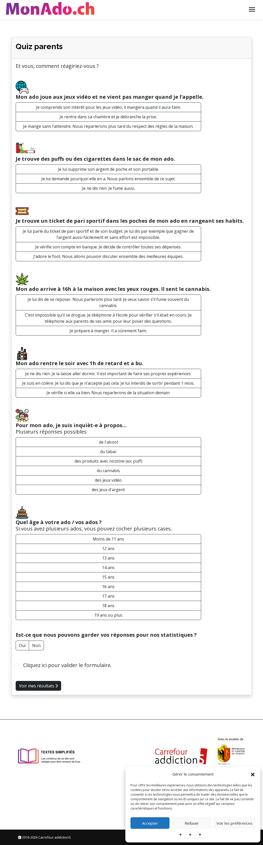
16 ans (108, 586)
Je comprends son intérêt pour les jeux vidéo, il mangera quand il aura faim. (108, 107)
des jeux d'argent (108, 489)
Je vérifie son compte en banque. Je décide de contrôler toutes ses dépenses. (108, 247)
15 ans (108, 577)
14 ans (108, 567)
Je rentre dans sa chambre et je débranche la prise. (108, 117)
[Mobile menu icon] (252, 9)
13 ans (108, 558)
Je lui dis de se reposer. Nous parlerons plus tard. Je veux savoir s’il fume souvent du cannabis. (108, 302)
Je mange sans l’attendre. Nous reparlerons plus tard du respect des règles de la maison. (108, 126)
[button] (252, 774)
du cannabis (108, 470)
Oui (22, 645)
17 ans (108, 596)
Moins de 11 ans (108, 539)
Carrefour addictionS (54, 837)
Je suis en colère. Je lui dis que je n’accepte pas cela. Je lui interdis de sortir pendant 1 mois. (108, 383)
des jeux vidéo (108, 480)
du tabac (108, 451)
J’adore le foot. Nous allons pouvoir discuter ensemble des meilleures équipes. (108, 256)
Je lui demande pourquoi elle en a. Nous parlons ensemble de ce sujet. (108, 179)
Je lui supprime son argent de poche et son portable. (108, 169)
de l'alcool (108, 442)
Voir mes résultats (37, 686)
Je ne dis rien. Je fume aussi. (108, 188)
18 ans (108, 605)
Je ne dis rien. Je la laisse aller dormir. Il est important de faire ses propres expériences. (108, 373)
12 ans (108, 548)
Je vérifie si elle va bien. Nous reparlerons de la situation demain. (108, 392)
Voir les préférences (234, 823)
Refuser (192, 823)
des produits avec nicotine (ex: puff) (108, 461)
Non (36, 645)
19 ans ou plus (108, 615)
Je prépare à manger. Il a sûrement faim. (108, 331)
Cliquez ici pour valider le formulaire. (67, 665)
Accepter (150, 823)
